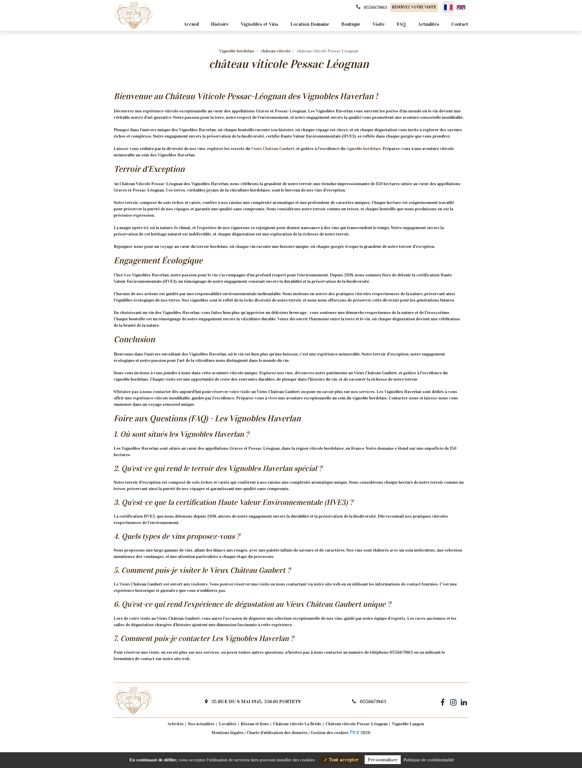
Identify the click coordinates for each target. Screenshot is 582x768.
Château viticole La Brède (297, 723)
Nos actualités (201, 723)
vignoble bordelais (363, 148)
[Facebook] (442, 701)
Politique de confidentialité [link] (428, 759)
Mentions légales (228, 732)
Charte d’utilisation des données (277, 732)
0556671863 (372, 701)
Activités (175, 723)
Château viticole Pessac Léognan (357, 723)
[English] (461, 7)
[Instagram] (453, 701)
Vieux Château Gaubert (272, 148)
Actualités (428, 24)
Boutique (350, 24)
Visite (379, 24)
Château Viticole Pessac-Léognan (225, 96)
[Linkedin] (463, 701)
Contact (459, 24)
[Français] (448, 7)
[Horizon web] (354, 732)
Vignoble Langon (408, 723)
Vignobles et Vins (259, 24)
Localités (227, 723)
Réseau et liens (255, 723)
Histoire (220, 24)
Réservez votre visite (414, 7)
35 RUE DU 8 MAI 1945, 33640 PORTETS (255, 701)
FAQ (401, 24)
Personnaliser (383, 760)
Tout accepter (343, 760)
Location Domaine (309, 24)
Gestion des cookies (330, 732)
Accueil (191, 24)
